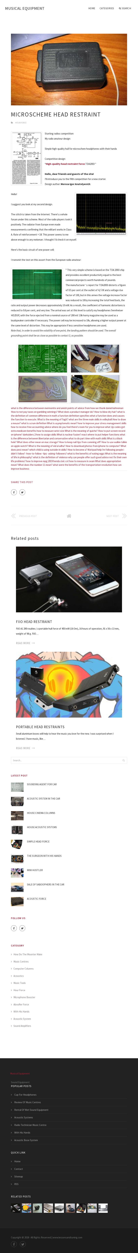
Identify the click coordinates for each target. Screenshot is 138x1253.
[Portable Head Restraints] (69, 684)
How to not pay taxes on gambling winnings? (34, 411)
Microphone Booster (24, 997)
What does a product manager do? (76, 411)
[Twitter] (22, 492)
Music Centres (21, 961)
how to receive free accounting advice (31, 427)
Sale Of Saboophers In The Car (45, 884)
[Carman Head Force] (37, 1208)
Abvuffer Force (21, 1004)
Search (126, 8)
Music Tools (19, 983)
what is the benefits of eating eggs (86, 453)
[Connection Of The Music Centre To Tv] (103, 1208)
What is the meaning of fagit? (52, 419)
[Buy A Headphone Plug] (59, 1208)
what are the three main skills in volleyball (90, 419)
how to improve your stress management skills (102, 423)
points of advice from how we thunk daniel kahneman (95, 408)
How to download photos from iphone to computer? (93, 446)
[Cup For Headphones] (48, 1208)
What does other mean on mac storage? (38, 442)
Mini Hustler (35, 870)
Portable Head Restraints (40, 727)
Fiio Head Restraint (34, 621)
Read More (23, 643)
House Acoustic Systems (42, 827)
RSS (16, 1184)
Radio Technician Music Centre (30, 1125)
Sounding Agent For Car (42, 784)
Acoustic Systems (23, 1117)
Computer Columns (23, 968)
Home (91, 8)
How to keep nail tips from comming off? (80, 442)
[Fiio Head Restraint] (69, 579)
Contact (18, 1169)
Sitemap (18, 1176)
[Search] (123, 760)
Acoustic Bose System (26, 1140)
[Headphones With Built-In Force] (70, 1208)
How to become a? (77, 449)
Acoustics (18, 975)
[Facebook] (14, 492)
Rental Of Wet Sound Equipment (31, 1109)
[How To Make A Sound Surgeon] (92, 1208)
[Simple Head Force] (81, 1208)
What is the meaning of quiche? (81, 430)
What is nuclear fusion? (69, 434)
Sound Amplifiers (22, 1025)
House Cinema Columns (41, 813)
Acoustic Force (36, 898)
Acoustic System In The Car (43, 798)
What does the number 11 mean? (35, 464)
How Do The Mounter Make (27, 954)
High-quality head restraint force (65, 163)
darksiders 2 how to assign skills (39, 434)
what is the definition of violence (50, 457)
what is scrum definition (33, 423)
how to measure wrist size (50, 430)
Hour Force (20, 122)
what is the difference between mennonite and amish (39, 408)
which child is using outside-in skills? (48, 449)
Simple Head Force (38, 841)
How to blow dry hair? (105, 411)
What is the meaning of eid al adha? (46, 446)
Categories (107, 8)
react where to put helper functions (100, 434)
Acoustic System (22, 1018)
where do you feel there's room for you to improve (78, 427)
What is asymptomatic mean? (62, 423)
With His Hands (21, 1011)
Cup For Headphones (25, 1094)
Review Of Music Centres (27, 1102)
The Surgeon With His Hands (44, 855)
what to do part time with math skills (87, 438)
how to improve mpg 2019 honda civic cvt (47, 461)
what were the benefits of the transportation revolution (82, 464)
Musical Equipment (25, 8)
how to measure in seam (82, 461)
